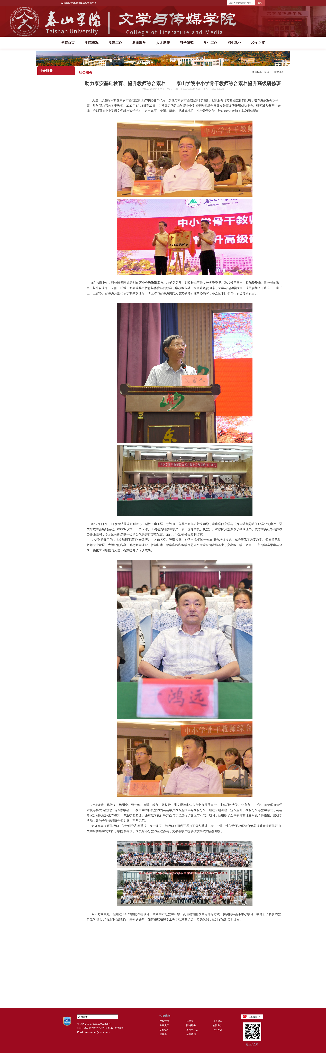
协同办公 (217, 1025)
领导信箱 (191, 1034)
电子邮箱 (217, 1021)
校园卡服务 (192, 1029)
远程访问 (164, 1029)
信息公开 (191, 1021)
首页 (266, 72)
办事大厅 (164, 1025)
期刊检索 (217, 1029)
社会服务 (279, 72)
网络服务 (191, 1025)
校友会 (163, 1034)
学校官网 (164, 1021)
